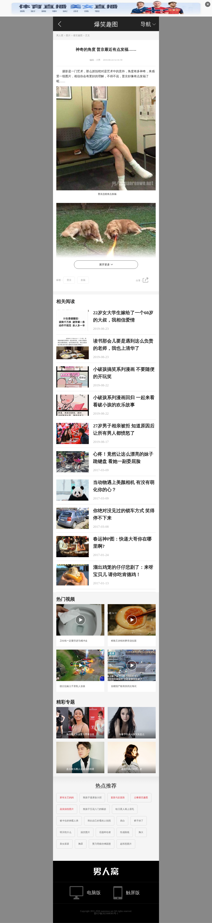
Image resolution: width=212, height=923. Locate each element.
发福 (83, 280)
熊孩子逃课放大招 (92, 797)
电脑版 (94, 892)
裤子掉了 (138, 820)
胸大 (141, 832)
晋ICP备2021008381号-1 (106, 913)
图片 (68, 35)
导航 (148, 24)
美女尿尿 (64, 844)
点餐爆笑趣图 (141, 797)
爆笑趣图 (106, 24)
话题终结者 (105, 832)
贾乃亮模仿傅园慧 (101, 844)
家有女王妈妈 (67, 797)
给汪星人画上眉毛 (124, 809)
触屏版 (133, 892)
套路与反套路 (118, 797)
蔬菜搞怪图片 (67, 809)
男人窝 (59, 35)
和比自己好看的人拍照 (99, 820)
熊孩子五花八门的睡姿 (94, 809)
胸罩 (80, 844)
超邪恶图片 (126, 844)
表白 (122, 820)
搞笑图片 (85, 832)
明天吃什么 (65, 832)
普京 (69, 280)
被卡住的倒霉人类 (69, 820)
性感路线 (124, 832)
